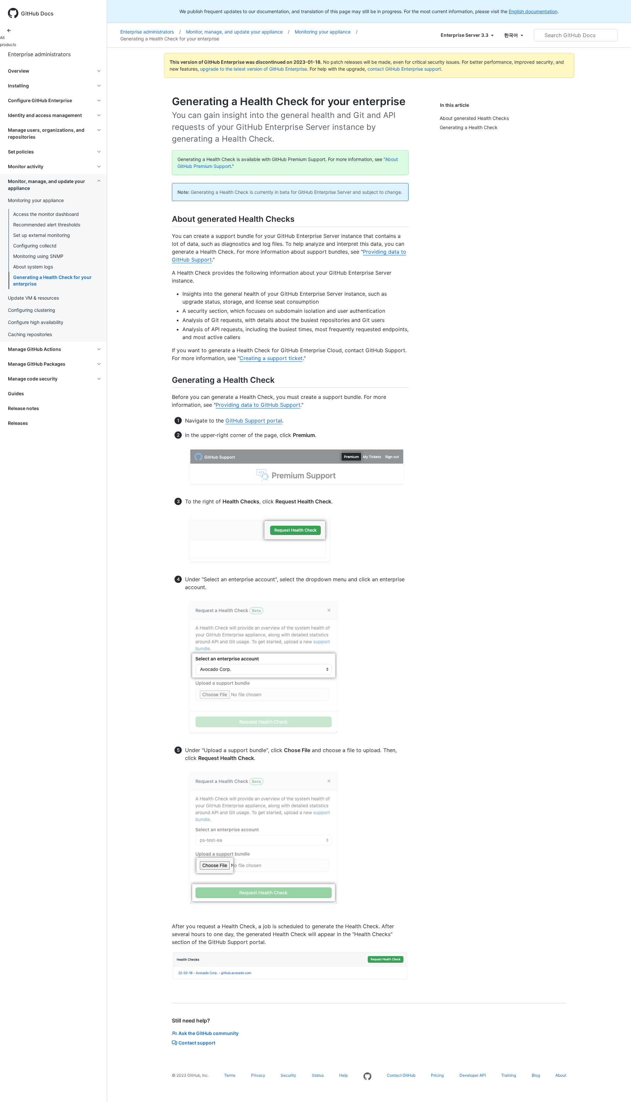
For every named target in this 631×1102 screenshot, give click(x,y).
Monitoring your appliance (326, 31)
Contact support (196, 1042)
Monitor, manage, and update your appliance (238, 31)
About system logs (33, 266)
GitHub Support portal (253, 420)
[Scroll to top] (616, 1087)
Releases (18, 423)
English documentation (533, 11)
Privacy (258, 1075)
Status (318, 1075)
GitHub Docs (37, 13)
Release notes (23, 408)
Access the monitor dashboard (46, 214)
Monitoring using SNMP (38, 256)
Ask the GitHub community (208, 1033)
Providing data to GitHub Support (258, 405)
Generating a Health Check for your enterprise (52, 280)
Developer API (472, 1075)
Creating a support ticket (271, 358)
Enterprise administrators (39, 54)
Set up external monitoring (41, 235)
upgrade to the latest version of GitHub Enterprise (253, 69)
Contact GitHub (401, 1075)
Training (508, 1075)
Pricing (437, 1075)
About (560, 1075)
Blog (536, 1075)
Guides (16, 393)
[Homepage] (367, 1076)
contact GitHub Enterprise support (404, 69)
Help (343, 1075)
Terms (229, 1075)
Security (288, 1075)
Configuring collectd (35, 245)
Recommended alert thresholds (46, 224)
